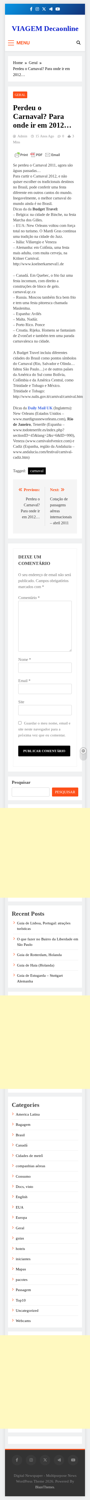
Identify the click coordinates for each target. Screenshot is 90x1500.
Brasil (20, 1135)
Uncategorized (27, 1311)
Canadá (22, 1145)
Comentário (29, 598)
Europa (21, 1218)
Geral (20, 95)
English (22, 1197)
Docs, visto (24, 1187)
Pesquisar (21, 782)
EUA (20, 1207)
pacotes (22, 1280)
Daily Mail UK (40, 408)
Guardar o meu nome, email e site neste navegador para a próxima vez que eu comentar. (44, 729)
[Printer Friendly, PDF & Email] (37, 155)
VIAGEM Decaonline (45, 28)
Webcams (23, 1321)
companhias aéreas (30, 1166)
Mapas (21, 1269)
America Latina (28, 1114)
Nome (24, 659)
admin (22, 136)
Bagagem (23, 1125)
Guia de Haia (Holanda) (35, 965)
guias (20, 1238)
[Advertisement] (45, 853)
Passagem (23, 1290)
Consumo (23, 1176)
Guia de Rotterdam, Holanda (39, 955)
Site (21, 702)
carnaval (37, 471)
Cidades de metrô (29, 1156)
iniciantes (23, 1259)
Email (24, 681)
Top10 (21, 1300)
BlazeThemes (44, 1487)
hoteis (20, 1249)
